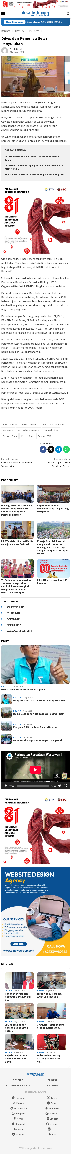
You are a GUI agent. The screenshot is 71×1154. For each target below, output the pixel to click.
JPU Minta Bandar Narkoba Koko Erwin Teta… (17, 1027)
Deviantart (20, 1123)
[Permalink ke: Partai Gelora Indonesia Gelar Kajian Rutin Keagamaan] (35, 664)
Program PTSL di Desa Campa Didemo (35, 727)
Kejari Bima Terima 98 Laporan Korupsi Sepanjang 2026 (34, 174)
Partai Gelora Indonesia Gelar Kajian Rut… (26, 689)
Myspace (54, 1123)
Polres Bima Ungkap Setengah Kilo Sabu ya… (49, 1058)
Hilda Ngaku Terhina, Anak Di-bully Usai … (49, 995)
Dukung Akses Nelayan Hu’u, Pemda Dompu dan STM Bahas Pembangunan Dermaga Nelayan (17, 510)
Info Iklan (52, 1085)
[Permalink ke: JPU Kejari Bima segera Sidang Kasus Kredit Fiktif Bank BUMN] (51, 1011)
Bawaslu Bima (10, 424)
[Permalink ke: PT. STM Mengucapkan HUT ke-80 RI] (53, 568)
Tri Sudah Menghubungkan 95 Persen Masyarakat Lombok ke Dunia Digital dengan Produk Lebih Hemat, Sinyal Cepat (16, 586)
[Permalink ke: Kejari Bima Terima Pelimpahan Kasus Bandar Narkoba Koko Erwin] (19, 1042)
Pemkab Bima (51, 430)
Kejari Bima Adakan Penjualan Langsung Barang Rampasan (53, 508)
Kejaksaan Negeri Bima (55, 424)
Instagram (20, 1113)
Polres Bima (27, 436)
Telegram (20, 1134)
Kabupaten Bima (30, 424)
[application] (35, 770)
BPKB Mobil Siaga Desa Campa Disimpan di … (39, 740)
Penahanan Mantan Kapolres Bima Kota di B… (18, 996)
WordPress (54, 1108)
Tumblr (54, 1103)
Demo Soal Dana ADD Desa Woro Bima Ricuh (38, 713)
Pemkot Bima (10, 436)
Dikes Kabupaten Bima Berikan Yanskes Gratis (16, 462)
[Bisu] (60, 785)
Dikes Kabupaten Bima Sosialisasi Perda (58, 462)
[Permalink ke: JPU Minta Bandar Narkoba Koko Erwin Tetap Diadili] (19, 1011)
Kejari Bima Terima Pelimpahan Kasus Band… (16, 1058)
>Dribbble (53, 1113)
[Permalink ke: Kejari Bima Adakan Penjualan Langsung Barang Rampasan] (53, 494)
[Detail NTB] (35, 13)
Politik (5, 686)
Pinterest (20, 1103)
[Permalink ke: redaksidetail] (4, 50)
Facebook (20, 1097)
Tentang (18, 1080)
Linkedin (54, 1118)
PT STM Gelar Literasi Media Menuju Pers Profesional (17, 543)
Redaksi (52, 1080)
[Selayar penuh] (65, 785)
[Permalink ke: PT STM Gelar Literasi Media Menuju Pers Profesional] (17, 530)
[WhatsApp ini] (66, 449)
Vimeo (20, 1118)
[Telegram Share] (58, 449)
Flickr (54, 1129)
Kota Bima (8, 430)
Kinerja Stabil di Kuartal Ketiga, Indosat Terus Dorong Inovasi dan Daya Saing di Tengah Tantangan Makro (52, 547)
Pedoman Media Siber (18, 1085)
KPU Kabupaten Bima (28, 430)
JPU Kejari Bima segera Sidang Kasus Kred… (50, 1026)
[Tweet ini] (50, 449)
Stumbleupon (20, 1108)
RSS (54, 1134)
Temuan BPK (44, 436)
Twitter (54, 1097)
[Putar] (5, 785)
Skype (20, 1129)
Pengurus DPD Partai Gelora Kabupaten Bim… (40, 700)
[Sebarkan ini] (43, 449)
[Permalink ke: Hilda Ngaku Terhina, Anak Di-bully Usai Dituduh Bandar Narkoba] (51, 980)
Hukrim (8, 991)
